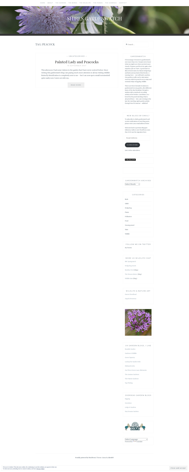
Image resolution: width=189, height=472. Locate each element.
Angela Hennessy (130, 298)
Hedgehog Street (130, 266)
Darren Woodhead (130, 294)
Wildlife (127, 234)
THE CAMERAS (111, 3)
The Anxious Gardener (132, 374)
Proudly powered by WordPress (85, 457)
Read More (77, 86)
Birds (126, 199)
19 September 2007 (76, 66)
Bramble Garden (130, 349)
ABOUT (50, 3)
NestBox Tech (129, 270)
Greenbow (128, 403)
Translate (139, 442)
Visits (126, 229)
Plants (127, 212)
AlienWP (111, 457)
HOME (42, 3)
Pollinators (128, 216)
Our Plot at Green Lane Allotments (136, 370)
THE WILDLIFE (85, 3)
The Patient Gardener (132, 379)
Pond (126, 221)
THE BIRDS (73, 3)
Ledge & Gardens (130, 407)
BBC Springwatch (130, 261)
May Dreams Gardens (132, 411)
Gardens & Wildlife (131, 353)
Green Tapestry (130, 357)
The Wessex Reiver (131, 274)
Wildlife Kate (129, 278)
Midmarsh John (130, 366)
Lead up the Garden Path (132, 362)
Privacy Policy (40, 469)
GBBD (127, 203)
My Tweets (128, 248)
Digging (127, 399)
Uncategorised (77, 56)
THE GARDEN (61, 3)
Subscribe (132, 145)
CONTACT (123, 3)
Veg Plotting (129, 383)
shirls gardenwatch (94, 18)
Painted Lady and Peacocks (77, 61)
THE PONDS (98, 3)
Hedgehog (128, 208)
